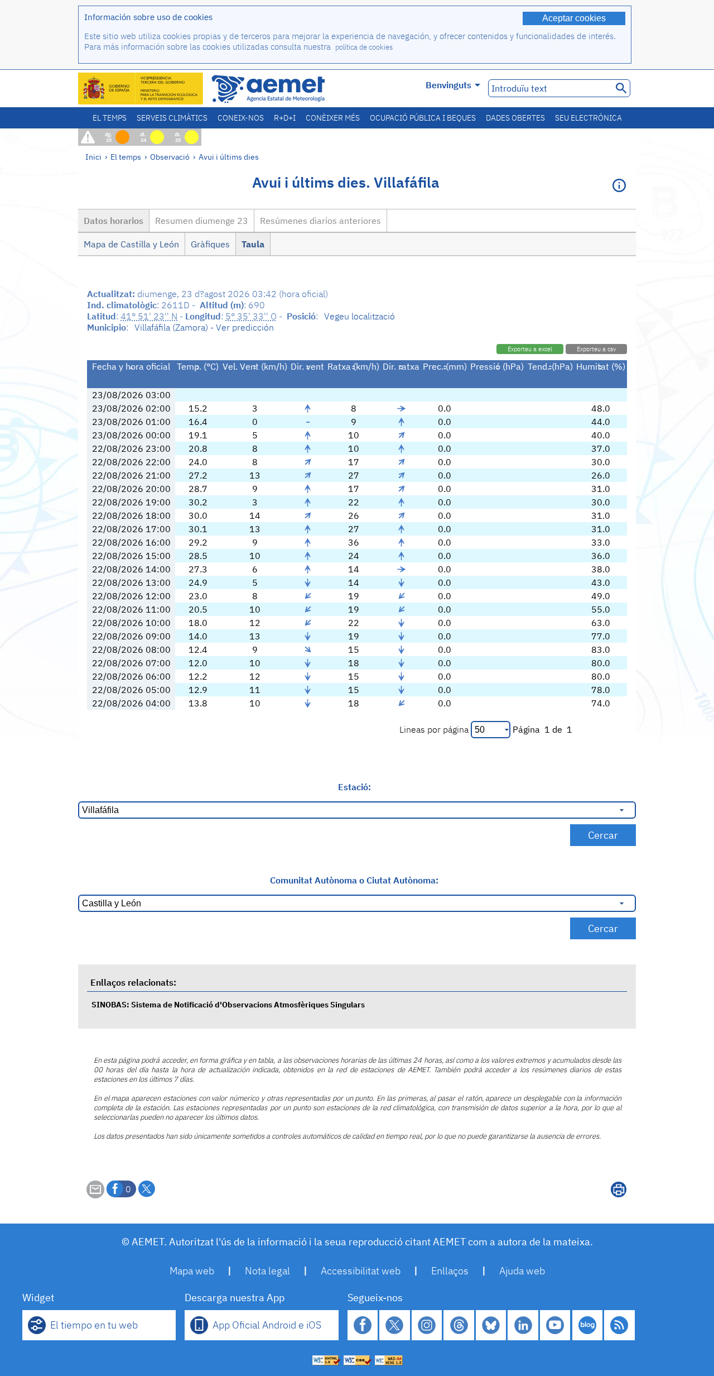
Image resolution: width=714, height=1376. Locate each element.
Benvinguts (448, 84)
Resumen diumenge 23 (201, 220)
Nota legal (267, 1270)
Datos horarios (113, 220)
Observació (170, 156)
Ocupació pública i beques (423, 118)
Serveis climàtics (172, 118)
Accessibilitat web (361, 1270)
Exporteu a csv (596, 349)
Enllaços (450, 1270)
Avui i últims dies (229, 156)
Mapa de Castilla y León (131, 244)
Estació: (354, 786)
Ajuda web (522, 1270)
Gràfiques (210, 244)
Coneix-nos (241, 118)
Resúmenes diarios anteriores (320, 220)
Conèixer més (333, 118)
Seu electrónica (588, 118)
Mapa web (192, 1270)
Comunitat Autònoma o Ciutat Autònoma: (354, 880)
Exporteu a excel (530, 349)
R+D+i (285, 118)
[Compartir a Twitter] (146, 1189)
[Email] (95, 1195)
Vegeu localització (359, 316)
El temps (110, 118)
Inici (93, 156)
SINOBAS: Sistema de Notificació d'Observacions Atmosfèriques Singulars (228, 1004)
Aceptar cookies (574, 18)
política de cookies (364, 47)
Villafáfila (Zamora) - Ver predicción (204, 327)
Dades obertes (515, 118)
